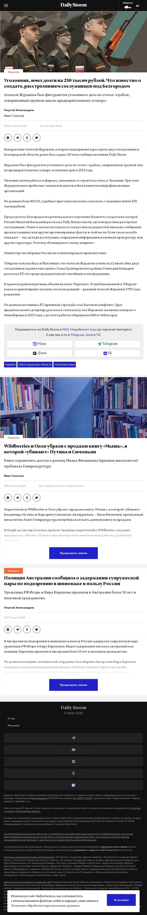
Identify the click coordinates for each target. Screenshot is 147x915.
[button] (6, 7)
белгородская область (34, 364)
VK (98, 335)
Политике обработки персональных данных (45, 905)
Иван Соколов (14, 115)
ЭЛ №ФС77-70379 (82, 798)
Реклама (13, 725)
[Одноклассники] (73, 773)
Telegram (77, 335)
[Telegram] (73, 738)
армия (10, 364)
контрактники (64, 364)
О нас (11, 718)
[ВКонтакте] (73, 761)
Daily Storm (73, 5)
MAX (65, 329)
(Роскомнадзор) (39, 798)
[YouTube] (73, 749)
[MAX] (73, 785)
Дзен (89, 335)
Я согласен (121, 899)
